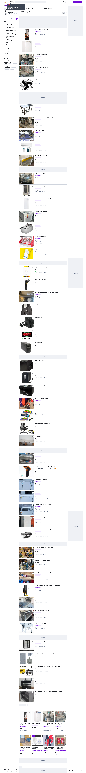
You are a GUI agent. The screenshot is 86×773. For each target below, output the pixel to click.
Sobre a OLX (17, 766)
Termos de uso (6, 769)
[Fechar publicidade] (20, 767)
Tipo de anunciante (7, 62)
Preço (5, 16)
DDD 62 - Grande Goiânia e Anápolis (30, 5)
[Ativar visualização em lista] (63, 13)
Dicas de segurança (10, 766)
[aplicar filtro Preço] (17, 19)
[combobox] (30, 2)
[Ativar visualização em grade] (65, 13)
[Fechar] (23, 5)
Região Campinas (40, 5)
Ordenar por (6, 66)
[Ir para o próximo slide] (66, 721)
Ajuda (5, 766)
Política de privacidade (13, 769)
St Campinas (46, 5)
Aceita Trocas (6, 58)
